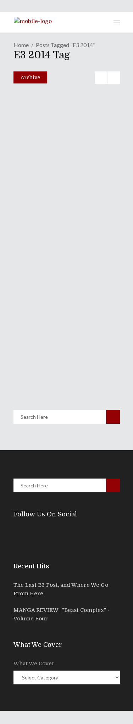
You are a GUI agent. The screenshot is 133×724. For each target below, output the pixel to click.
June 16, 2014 (40, 298)
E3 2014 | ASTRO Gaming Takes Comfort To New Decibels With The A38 (57, 278)
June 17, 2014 (40, 204)
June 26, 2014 (41, 117)
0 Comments (64, 133)
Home (21, 44)
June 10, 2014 (40, 370)
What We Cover (34, 663)
